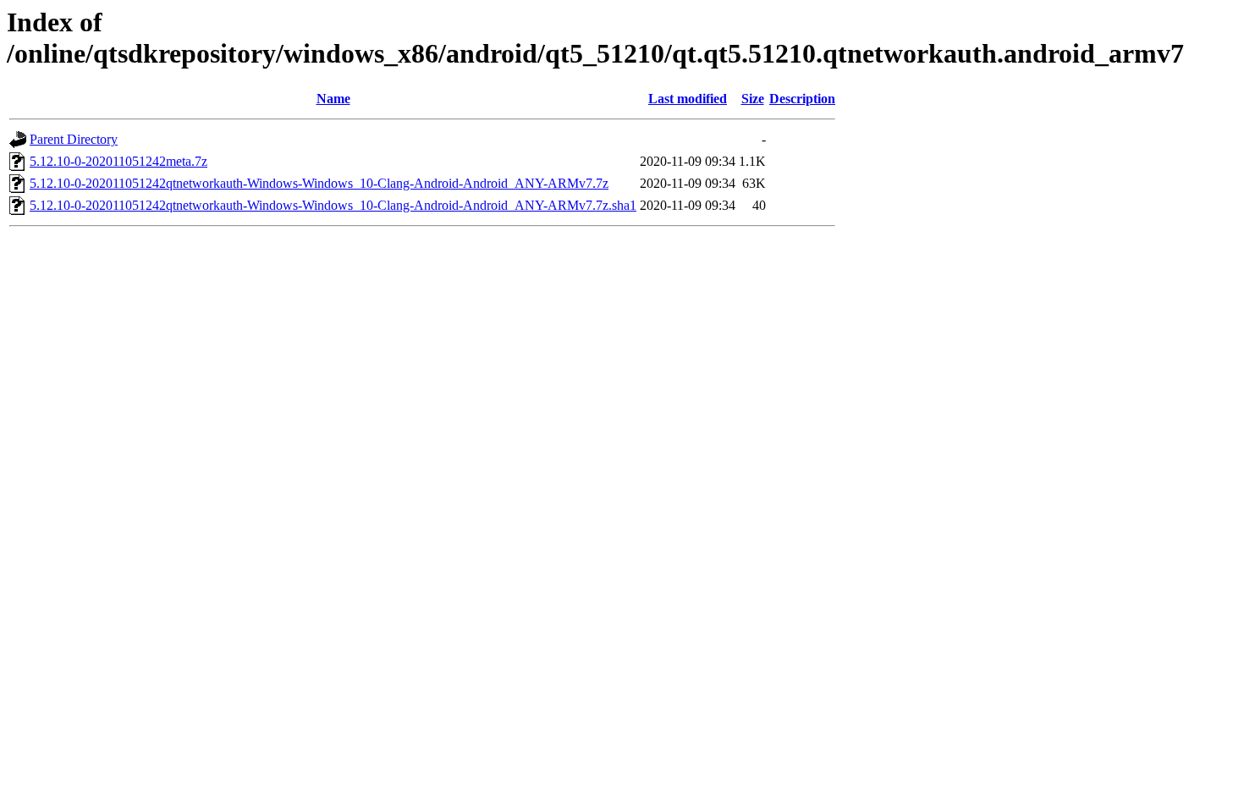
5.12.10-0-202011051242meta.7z (118, 161)
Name (333, 98)
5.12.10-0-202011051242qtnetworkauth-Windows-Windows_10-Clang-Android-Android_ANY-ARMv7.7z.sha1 (333, 205)
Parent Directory (74, 139)
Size (752, 98)
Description (802, 98)
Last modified (687, 98)
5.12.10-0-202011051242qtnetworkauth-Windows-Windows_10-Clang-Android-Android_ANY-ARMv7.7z (319, 183)
